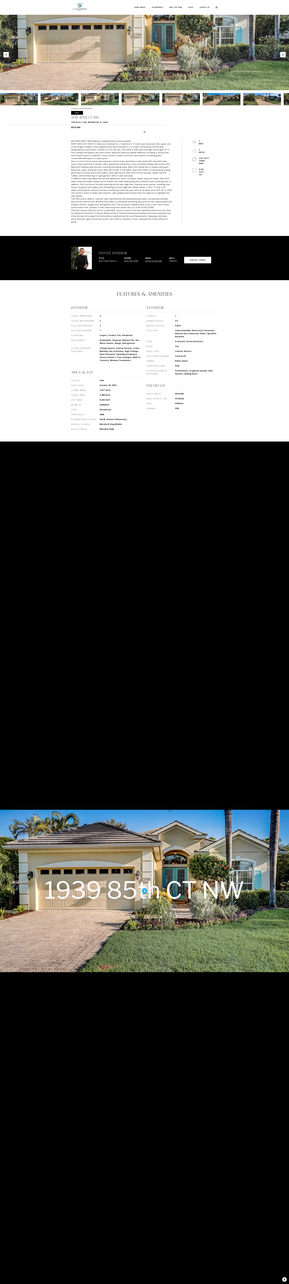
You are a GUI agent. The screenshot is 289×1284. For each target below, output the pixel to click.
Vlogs (190, 7)
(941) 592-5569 (131, 261)
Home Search (139, 7)
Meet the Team (175, 7)
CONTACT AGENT (198, 260)
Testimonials (157, 7)
